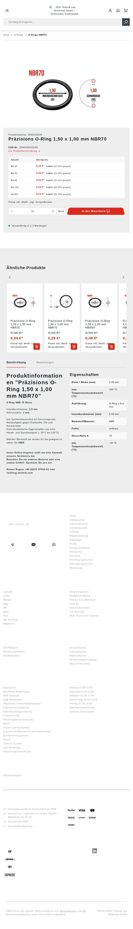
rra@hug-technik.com (19, 472)
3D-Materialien (11, 655)
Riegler (7, 599)
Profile (73, 543)
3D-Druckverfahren (14, 651)
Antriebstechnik (78, 528)
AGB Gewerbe (11, 695)
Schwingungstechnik (81, 559)
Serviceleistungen (80, 607)
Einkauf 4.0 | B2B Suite (83, 599)
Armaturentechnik (80, 548)
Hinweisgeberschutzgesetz (18, 719)
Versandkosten (78, 647)
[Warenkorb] (126, 10)
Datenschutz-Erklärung (16, 707)
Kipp (5, 603)
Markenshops (12, 586)
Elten (6, 611)
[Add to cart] (36, 346)
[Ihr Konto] (110, 10)
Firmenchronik (11, 715)
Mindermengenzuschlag (83, 659)
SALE (73, 516)
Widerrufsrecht (78, 655)
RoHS (6, 723)
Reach (7, 739)
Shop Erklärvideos (80, 663)
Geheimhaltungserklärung (17, 711)
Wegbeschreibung (80, 595)
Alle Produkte (10, 619)
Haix (5, 615)
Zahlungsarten (78, 651)
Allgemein (8, 623)
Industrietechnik (79, 523)
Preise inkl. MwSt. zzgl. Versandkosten (30, 202)
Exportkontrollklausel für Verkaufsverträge (27, 731)
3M (5, 607)
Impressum (9, 687)
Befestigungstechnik (81, 563)
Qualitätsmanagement (15, 735)
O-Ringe (74, 531)
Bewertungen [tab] (45, 362)
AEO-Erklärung (11, 747)
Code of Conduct (12, 743)
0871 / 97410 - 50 (19, 524)
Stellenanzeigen (12, 775)
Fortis (6, 595)
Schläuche (75, 551)
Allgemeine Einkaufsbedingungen (22, 703)
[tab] (16, 364)
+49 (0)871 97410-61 (37, 469)
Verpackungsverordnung (17, 751)
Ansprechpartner (79, 591)
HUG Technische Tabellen (84, 615)
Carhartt (8, 591)
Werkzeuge (76, 568)
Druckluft (75, 556)
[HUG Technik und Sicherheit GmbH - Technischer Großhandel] (64, 11)
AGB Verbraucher (13, 699)
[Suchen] (126, 22)
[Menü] (7, 10)
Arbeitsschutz (77, 520)
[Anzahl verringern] (11, 211)
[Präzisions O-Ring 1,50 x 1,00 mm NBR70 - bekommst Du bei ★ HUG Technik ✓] (66, 90)
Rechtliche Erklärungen (16, 691)
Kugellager (76, 540)
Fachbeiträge (77, 611)
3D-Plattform (10, 647)
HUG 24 (74, 603)
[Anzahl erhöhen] (53, 211)
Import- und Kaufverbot (16, 727)
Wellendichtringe (79, 536)
